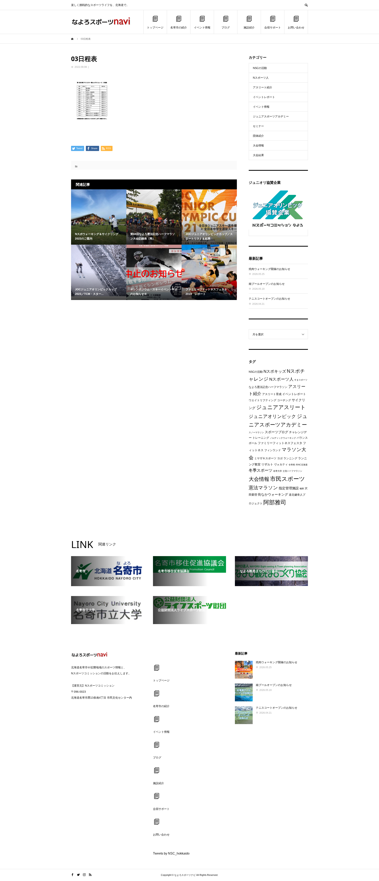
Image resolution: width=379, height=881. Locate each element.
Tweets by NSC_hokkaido (171, 853)
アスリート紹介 (262, 87)
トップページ (155, 27)
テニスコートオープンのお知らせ (269, 298)
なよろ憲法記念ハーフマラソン (268, 387)
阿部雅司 (274, 502)
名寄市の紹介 (178, 27)
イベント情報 (202, 27)
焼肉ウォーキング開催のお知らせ (269, 269)
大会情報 (258, 145)
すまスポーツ (300, 380)
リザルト (267, 464)
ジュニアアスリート (281, 407)
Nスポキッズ (275, 371)
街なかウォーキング (273, 494)
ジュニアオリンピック (272, 416)
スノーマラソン (256, 432)
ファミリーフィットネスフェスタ (280, 443)
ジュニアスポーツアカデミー (271, 116)
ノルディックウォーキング (283, 438)
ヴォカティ (281, 464)
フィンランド (272, 450)
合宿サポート (272, 27)
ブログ (225, 27)
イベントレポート (264, 97)
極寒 (302, 488)
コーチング (284, 400)
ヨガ (280, 458)
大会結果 (258, 155)
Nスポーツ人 (261, 77)
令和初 (292, 464)
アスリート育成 (271, 394)
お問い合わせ (296, 27)
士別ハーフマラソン (292, 471)
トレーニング (260, 437)
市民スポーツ (287, 478)
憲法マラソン (263, 487)
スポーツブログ (276, 432)
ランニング (290, 458)
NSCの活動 (260, 68)
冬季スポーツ (260, 470)
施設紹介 (249, 27)
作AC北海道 (302, 464)
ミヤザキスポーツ (265, 458)
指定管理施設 (289, 488)
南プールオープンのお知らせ (267, 283)
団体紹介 (258, 135)
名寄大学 (277, 471)
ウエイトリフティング (262, 400)
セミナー (258, 126)
